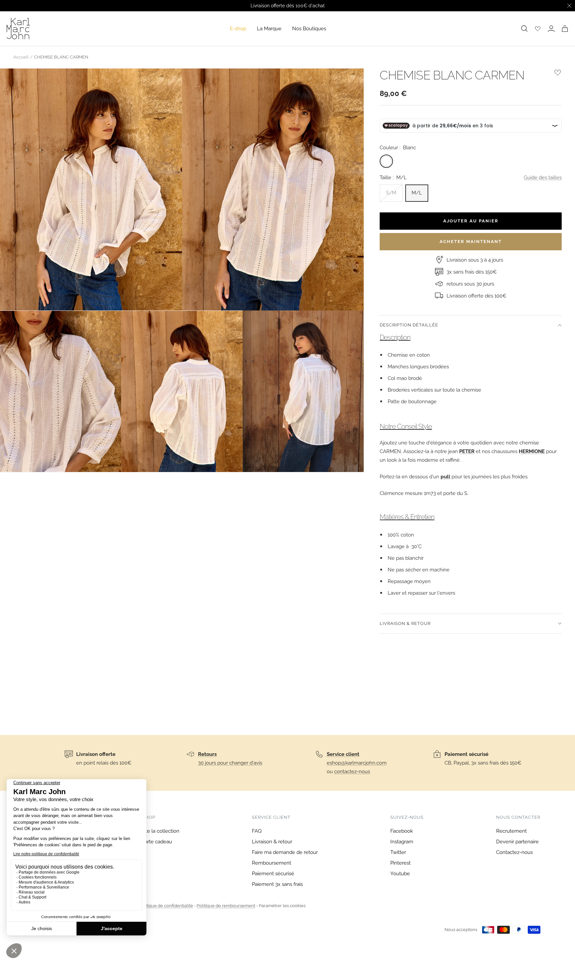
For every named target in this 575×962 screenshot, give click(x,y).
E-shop (238, 29)
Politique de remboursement (226, 905)
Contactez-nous (514, 852)
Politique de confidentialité (166, 905)
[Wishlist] (537, 28)
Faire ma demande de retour (285, 852)
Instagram (401, 842)
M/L (417, 193)
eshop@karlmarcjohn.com (357, 763)
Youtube (400, 874)
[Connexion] (551, 28)
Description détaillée (409, 324)
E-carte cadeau (154, 842)
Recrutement (511, 831)
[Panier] (564, 28)
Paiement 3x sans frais (277, 884)
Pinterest (400, 863)
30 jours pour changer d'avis (230, 763)
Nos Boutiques (309, 29)
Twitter (398, 852)
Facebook (401, 831)
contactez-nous (352, 772)
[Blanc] (386, 161)
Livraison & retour (405, 623)
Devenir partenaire (517, 842)
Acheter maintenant (471, 241)
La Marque (269, 29)
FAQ (257, 831)
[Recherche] (524, 28)
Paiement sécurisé (273, 874)
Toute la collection (158, 831)
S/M (391, 193)
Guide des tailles (543, 177)
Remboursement (271, 863)
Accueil (21, 57)
